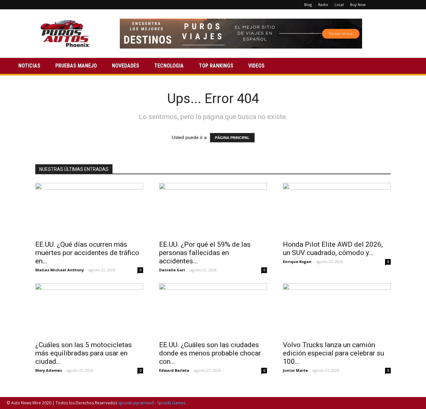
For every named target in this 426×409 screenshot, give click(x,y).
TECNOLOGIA (169, 66)
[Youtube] (414, 4)
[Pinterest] (392, 4)
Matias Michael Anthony (59, 269)
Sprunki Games (171, 403)
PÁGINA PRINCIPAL (232, 138)
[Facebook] (381, 4)
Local (339, 4)
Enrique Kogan (297, 261)
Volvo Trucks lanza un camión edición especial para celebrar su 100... (333, 353)
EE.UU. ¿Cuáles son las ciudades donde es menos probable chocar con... (210, 353)
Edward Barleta (174, 370)
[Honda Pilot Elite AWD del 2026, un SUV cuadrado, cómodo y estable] (337, 209)
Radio (323, 4)
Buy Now (358, 4)
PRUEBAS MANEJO (76, 66)
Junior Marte (295, 370)
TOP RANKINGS (216, 66)
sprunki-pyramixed (136, 403)
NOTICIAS (29, 66)
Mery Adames (48, 370)
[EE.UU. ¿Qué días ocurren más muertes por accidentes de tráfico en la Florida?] (89, 209)
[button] (411, 66)
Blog (308, 4)
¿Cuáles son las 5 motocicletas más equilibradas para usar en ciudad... (83, 353)
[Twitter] (403, 4)
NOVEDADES (125, 66)
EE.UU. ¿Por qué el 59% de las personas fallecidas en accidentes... (205, 252)
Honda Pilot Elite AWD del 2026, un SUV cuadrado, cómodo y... (333, 248)
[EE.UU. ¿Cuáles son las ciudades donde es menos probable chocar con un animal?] (213, 310)
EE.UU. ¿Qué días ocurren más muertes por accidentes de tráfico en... (87, 252)
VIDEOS (256, 66)
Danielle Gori (172, 269)
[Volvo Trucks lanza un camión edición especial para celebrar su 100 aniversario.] (337, 310)
